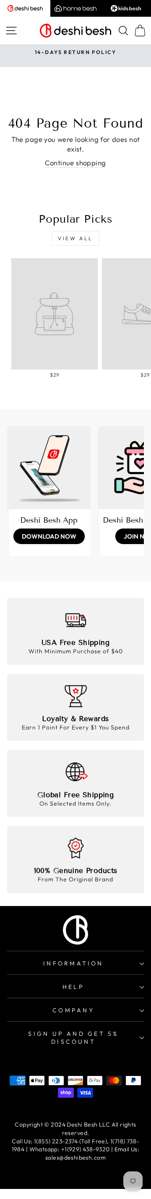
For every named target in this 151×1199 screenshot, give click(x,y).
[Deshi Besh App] (49, 467)
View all (75, 238)
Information (73, 963)
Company (73, 1010)
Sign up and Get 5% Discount (73, 1038)
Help (73, 987)
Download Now (49, 536)
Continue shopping (75, 162)
